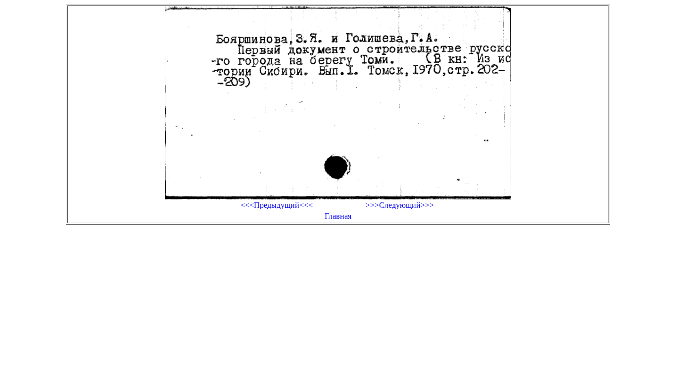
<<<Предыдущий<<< (277, 205)
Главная (338, 216)
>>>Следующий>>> (400, 205)
